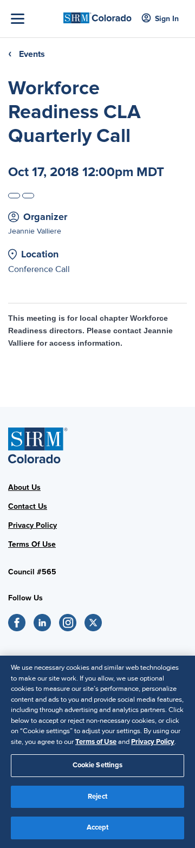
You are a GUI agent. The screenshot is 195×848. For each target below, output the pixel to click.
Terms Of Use (32, 544)
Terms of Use (95, 741)
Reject (97, 796)
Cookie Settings (98, 765)
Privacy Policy (32, 525)
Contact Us (27, 506)
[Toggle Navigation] (34, 18)
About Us (24, 487)
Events (32, 54)
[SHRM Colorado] (97, 14)
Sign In (167, 18)
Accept (98, 827)
